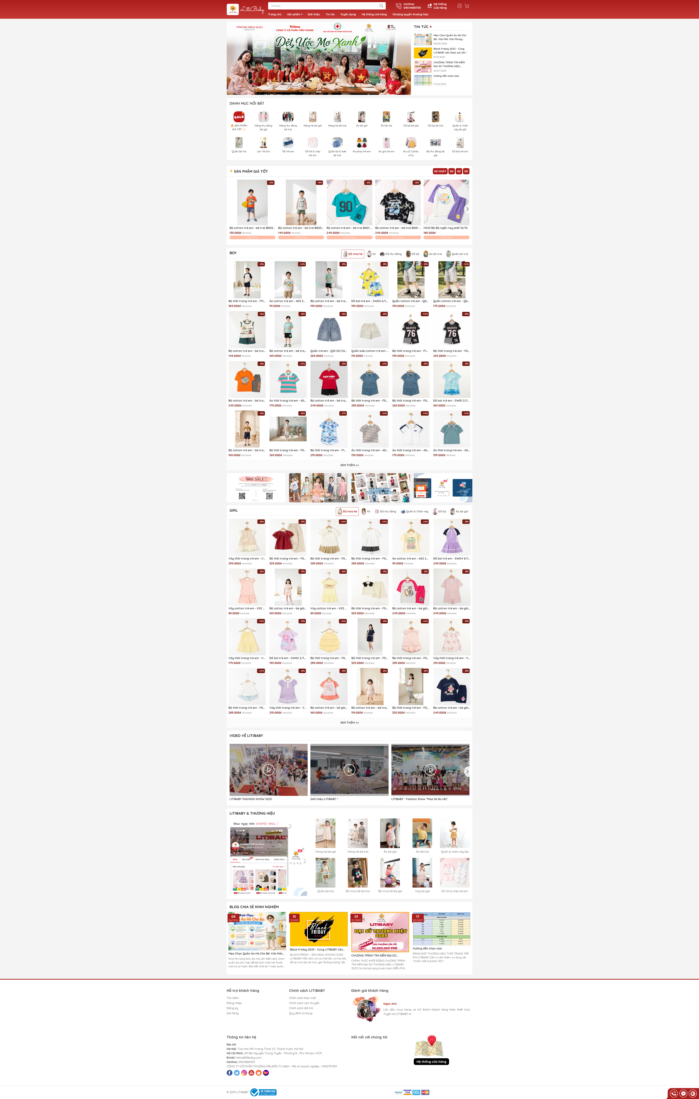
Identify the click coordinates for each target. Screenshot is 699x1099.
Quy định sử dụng (300, 1013)
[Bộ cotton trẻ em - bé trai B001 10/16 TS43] (247, 379)
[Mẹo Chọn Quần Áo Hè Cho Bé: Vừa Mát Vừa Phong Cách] (423, 39)
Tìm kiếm (233, 998)
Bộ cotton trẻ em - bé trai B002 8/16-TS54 (329, 301)
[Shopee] (259, 1073)
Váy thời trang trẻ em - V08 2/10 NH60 (247, 658)
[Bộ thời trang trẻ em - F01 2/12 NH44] (247, 686)
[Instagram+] (244, 1073)
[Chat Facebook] (683, 1094)
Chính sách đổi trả (301, 1008)
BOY (233, 253)
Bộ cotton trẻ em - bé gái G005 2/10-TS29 (329, 707)
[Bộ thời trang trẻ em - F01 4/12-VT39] (370, 537)
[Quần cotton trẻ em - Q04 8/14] (411, 279)
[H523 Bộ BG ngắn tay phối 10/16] (446, 202)
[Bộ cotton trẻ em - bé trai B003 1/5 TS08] (301, 202)
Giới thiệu (314, 14)
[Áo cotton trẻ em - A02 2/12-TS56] (288, 279)
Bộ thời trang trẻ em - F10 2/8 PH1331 (329, 450)
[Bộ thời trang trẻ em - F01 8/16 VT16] (370, 379)
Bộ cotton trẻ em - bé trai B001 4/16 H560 (398, 228)
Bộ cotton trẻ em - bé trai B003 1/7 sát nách (247, 351)
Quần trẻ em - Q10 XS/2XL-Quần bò (329, 351)
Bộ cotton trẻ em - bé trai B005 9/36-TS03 (370, 707)
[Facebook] (229, 1073)
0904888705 (246, 1062)
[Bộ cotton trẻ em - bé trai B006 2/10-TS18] (288, 329)
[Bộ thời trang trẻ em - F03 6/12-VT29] (288, 537)
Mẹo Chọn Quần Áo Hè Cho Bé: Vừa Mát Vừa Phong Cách (450, 37)
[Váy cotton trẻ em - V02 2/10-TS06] (247, 587)
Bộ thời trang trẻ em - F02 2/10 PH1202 (288, 450)
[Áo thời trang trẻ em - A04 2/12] (370, 429)
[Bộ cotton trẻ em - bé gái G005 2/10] (288, 587)
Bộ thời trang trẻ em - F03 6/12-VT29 (288, 558)
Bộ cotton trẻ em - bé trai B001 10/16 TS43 (247, 400)
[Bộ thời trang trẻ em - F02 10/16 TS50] (452, 329)
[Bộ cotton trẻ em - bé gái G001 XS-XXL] (452, 587)
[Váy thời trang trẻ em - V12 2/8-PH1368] (247, 537)
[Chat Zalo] (693, 1094)
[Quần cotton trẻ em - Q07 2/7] (452, 279)
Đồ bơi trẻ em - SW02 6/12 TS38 (370, 301)
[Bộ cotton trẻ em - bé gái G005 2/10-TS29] (329, 686)
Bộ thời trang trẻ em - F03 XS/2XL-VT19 (370, 658)
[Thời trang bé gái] (318, 487)
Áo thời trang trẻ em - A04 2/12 (370, 450)
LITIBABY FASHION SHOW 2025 (251, 799)
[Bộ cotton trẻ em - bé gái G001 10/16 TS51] (411, 587)
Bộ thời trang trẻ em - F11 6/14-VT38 (247, 301)
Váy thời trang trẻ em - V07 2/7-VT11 (288, 707)
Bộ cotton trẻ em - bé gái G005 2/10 (288, 608)
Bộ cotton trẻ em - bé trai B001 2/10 (349, 228)
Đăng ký (232, 1008)
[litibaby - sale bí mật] (256, 487)
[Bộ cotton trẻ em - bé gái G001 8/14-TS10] (452, 686)
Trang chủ (274, 14)
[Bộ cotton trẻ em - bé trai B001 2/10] (349, 202)
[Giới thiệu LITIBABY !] (349, 770)
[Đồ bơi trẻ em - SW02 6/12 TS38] (370, 279)
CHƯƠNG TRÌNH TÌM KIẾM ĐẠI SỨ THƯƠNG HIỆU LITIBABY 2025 (449, 64)
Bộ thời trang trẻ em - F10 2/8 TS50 (411, 351)
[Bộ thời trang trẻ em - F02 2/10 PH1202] (288, 429)
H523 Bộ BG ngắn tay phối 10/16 (446, 228)
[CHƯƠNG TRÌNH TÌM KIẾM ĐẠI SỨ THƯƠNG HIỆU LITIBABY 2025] (423, 67)
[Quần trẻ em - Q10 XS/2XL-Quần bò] (329, 329)
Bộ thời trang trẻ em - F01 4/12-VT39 (370, 558)
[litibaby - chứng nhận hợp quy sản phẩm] (443, 487)
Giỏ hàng (233, 1013)
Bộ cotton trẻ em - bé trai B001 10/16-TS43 (329, 400)
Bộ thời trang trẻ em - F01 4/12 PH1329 (411, 658)
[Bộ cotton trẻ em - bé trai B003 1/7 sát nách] (247, 329)
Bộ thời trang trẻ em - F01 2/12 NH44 (247, 707)
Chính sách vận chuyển (304, 1003)
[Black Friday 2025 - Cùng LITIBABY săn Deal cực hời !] (423, 53)
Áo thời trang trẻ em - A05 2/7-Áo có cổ (411, 450)
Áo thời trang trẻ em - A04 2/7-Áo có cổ (452, 450)
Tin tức (330, 14)
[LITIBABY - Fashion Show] (430, 770)
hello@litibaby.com (249, 1057)
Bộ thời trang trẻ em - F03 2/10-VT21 (370, 608)
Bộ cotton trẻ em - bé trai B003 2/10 (252, 228)
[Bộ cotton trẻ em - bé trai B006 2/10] (247, 429)
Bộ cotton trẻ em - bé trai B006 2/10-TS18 (288, 351)
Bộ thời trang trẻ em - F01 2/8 (329, 658)
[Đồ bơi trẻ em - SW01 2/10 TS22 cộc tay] (452, 379)
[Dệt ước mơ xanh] (319, 58)
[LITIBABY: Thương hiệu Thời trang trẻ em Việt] (245, 9)
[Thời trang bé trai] (380, 487)
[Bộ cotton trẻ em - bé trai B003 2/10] (252, 202)
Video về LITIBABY (246, 735)
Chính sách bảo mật (302, 998)
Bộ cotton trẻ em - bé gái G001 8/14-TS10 (452, 707)
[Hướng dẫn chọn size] (423, 80)
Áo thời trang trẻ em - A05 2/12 (288, 400)
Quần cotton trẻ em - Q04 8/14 (411, 301)
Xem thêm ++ (349, 465)
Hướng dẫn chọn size (446, 76)
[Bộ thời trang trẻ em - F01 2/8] (329, 636)
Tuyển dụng (348, 14)
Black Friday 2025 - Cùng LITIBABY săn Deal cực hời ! (450, 50)
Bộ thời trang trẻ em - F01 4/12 (329, 558)
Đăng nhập (234, 1003)
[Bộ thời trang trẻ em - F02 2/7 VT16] (411, 379)
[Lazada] (266, 1073)
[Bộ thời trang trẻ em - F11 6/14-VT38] (247, 279)
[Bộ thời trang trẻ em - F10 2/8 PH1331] (329, 429)
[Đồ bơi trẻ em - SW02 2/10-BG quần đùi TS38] (288, 636)
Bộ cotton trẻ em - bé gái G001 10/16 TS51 (411, 608)
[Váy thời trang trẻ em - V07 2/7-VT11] (288, 686)
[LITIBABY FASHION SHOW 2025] (269, 770)
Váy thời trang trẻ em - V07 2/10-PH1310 (452, 658)
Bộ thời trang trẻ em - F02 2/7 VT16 (411, 400)
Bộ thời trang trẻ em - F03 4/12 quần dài (411, 707)
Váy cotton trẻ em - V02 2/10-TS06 (247, 608)
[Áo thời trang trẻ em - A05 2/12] (288, 379)
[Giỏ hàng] (467, 5)
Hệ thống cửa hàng (374, 14)
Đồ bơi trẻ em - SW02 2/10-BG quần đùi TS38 (288, 658)
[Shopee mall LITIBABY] (268, 857)
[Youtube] (251, 1073)
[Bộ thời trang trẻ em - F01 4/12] (329, 537)
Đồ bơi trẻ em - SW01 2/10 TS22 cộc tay (452, 400)
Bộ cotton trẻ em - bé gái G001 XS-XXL (452, 608)
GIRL (234, 510)
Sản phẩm (293, 14)
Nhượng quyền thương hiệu (411, 14)
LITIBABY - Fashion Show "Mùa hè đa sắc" (419, 799)
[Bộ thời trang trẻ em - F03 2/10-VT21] (370, 587)
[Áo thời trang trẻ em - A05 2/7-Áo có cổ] (411, 429)
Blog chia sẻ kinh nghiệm (254, 906)
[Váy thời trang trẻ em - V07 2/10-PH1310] (452, 636)
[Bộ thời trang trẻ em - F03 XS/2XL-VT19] (370, 636)
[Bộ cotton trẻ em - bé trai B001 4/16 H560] (398, 202)
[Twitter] (237, 1073)
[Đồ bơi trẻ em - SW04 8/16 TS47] (452, 537)
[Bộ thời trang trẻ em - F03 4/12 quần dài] (411, 686)
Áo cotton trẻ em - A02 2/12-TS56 (288, 301)
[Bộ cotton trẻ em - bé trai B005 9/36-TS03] (370, 686)
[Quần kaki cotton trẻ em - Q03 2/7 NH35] (370, 329)
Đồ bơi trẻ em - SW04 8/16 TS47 (452, 558)
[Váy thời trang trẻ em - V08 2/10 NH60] (247, 636)
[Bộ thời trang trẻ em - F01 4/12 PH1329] (411, 636)
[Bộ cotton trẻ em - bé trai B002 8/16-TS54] (329, 279)
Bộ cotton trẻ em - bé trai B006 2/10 (247, 450)
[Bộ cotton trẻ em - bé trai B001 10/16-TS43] (329, 379)
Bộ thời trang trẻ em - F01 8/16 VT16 (370, 400)
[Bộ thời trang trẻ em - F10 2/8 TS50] (411, 329)
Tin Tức (421, 27)
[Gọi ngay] (674, 1094)
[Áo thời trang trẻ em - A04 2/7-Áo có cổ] (452, 429)
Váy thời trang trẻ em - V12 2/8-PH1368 (247, 558)
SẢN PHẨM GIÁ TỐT (250, 171)
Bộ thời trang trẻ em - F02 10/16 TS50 (452, 351)
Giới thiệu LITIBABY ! (324, 799)
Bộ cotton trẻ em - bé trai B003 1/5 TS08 (301, 228)
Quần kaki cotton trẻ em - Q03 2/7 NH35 (370, 351)
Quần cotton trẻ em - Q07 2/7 (452, 301)
